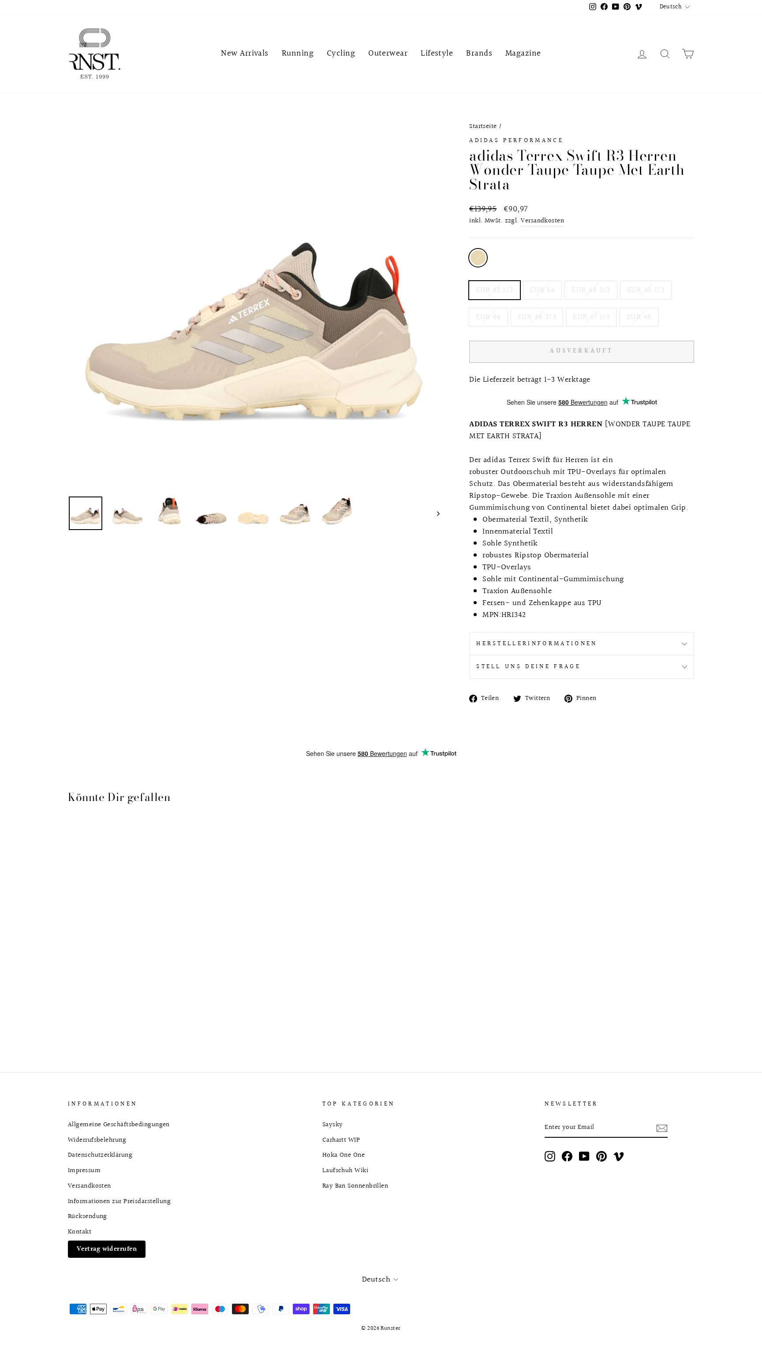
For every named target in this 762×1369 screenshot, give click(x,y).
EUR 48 (639, 317)
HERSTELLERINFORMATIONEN (536, 644)
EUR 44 (542, 290)
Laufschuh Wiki (345, 1170)
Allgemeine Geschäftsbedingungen (119, 1124)
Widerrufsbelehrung (97, 1140)
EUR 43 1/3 (494, 290)
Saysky (332, 1124)
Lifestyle (437, 53)
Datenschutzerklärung (100, 1155)
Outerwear (387, 53)
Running (298, 53)
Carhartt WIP (341, 1140)
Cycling (341, 53)
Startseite (483, 126)
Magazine (523, 53)
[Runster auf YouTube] (584, 1156)
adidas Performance (516, 140)
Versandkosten (542, 221)
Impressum (84, 1170)
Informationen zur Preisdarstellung (119, 1201)
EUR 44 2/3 (591, 290)
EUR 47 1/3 (591, 317)
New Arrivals (244, 53)
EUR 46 (488, 317)
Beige (478, 258)
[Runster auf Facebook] (567, 1156)
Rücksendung (87, 1216)
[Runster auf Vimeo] (618, 1156)
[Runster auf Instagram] (550, 1156)
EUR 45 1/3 (646, 290)
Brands (479, 53)
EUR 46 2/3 (537, 317)
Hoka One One (343, 1155)
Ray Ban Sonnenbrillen (355, 1186)
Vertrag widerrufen (107, 1249)
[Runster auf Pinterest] (601, 1156)
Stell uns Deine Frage (528, 667)
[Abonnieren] (662, 1128)
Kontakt (79, 1231)
